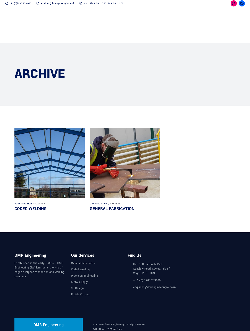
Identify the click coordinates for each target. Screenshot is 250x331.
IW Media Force (114, 328)
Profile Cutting (80, 294)
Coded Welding (80, 269)
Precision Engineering (84, 276)
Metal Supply (79, 282)
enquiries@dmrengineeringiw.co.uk (57, 3)
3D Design (77, 288)
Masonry (40, 204)
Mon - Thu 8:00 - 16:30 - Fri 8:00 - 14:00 (103, 3)
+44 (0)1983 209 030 (20, 3)
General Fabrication (83, 263)
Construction (23, 204)
